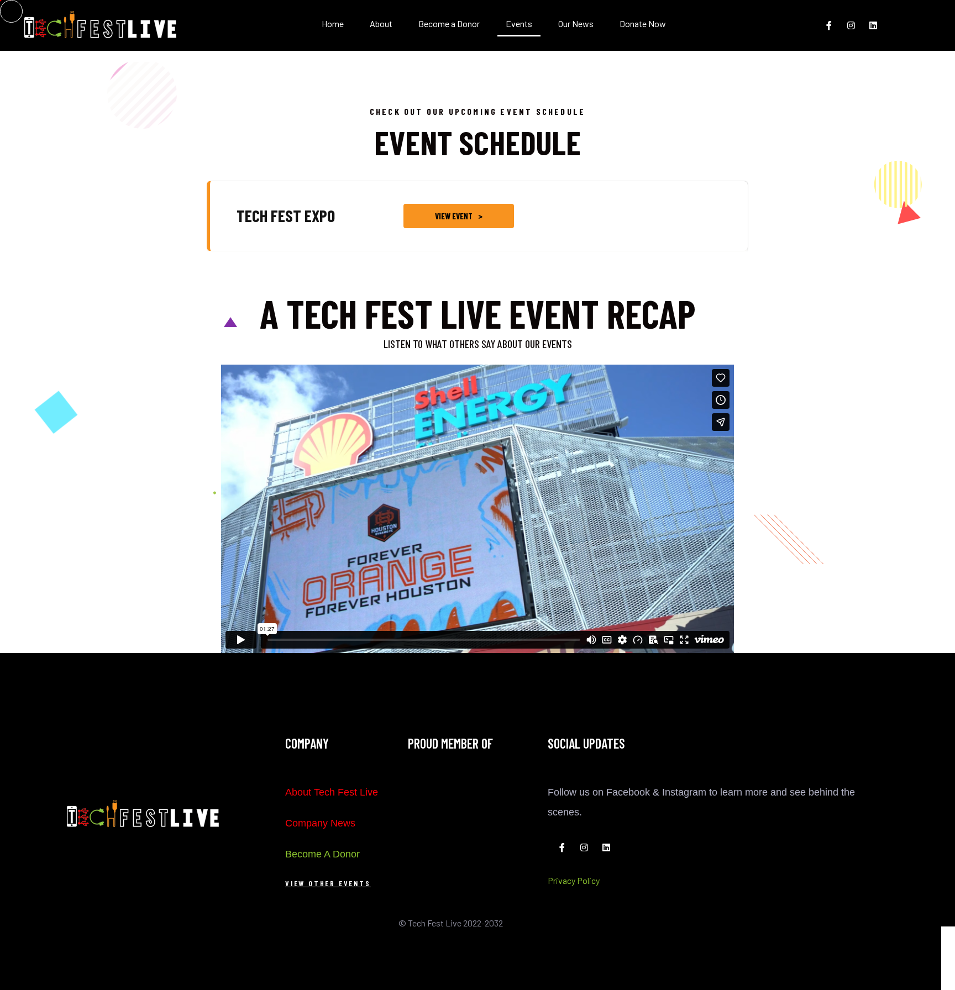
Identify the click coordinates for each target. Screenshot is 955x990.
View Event (454, 216)
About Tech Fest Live (331, 792)
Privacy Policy (574, 880)
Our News (576, 23)
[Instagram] (851, 25)
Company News (320, 823)
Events (519, 23)
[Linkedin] (873, 25)
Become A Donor (322, 854)
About (381, 23)
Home (333, 23)
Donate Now (643, 23)
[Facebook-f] (829, 25)
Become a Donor (449, 23)
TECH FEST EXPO (286, 215)
